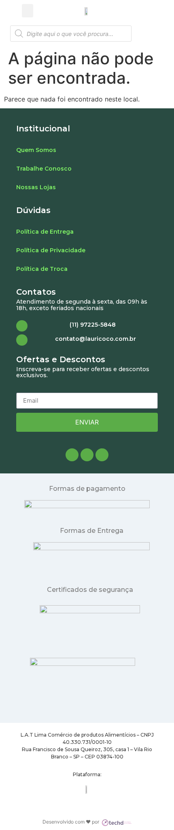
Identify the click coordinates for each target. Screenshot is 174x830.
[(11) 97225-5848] (22, 326)
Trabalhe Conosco (44, 168)
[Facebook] (72, 454)
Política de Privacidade (50, 250)
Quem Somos (36, 150)
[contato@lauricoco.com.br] (22, 340)
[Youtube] (101, 454)
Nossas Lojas (36, 187)
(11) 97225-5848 (93, 324)
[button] (27, 10)
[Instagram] (87, 454)
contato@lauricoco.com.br (95, 338)
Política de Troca (42, 268)
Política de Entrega (45, 231)
